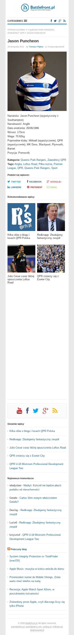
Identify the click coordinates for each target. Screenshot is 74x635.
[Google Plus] (47, 412)
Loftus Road (30, 164)
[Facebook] (51, 20)
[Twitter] (55, 20)
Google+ (55, 182)
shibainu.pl (57, 627)
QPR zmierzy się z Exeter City (27, 455)
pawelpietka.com (34, 627)
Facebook (35, 182)
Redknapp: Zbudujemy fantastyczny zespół (34, 439)
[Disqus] (37, 344)
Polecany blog (19, 549)
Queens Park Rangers (41, 30)
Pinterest (36, 187)
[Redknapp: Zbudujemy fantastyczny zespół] (51, 218)
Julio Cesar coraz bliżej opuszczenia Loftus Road (37, 447)
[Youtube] (21, 412)
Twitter (16, 182)
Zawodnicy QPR (15, 33)
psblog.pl (47, 627)
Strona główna (16, 30)
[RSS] (64, 20)
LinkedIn (16, 187)
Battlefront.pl (31, 623)
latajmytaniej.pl (37, 630)
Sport (54, 168)
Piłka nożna (45, 164)
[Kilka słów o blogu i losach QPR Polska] (21, 218)
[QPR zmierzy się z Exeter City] (51, 260)
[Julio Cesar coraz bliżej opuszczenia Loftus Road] (21, 260)
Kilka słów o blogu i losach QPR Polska (32, 431)
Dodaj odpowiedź (56, 46)
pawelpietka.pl (17, 627)
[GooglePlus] (60, 20)
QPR (20, 168)
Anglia (18, 164)
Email (54, 187)
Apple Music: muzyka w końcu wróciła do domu (36, 568)
